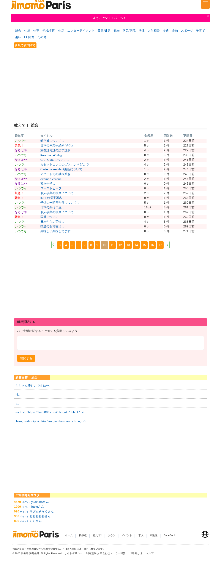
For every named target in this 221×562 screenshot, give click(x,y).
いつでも (21, 140)
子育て (200, 30)
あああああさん (40, 516)
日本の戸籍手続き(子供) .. (57, 145)
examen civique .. (52, 179)
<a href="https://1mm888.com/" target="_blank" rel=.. (52, 412)
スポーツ (187, 30)
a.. (17, 403)
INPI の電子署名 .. (52, 198)
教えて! (97, 535)
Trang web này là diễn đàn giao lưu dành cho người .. (52, 421)
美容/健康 (104, 30)
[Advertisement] (110, 83)
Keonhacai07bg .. (52, 155)
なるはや (21, 150)
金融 (175, 30)
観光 (117, 30)
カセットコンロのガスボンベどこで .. (65, 164)
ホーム (69, 535)
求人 (141, 535)
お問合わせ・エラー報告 (111, 553)
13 (128, 245)
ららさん (36, 521)
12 (120, 245)
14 (136, 245)
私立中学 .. (47, 183)
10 (104, 245)
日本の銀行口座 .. (52, 207)
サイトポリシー (73, 553)
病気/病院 (129, 30)
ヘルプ (150, 553)
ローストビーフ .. (52, 188)
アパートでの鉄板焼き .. (56, 174)
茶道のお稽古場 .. (52, 226)
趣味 (18, 37)
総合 (18, 30)
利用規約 (91, 553)
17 (160, 245)
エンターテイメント (81, 30)
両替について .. (50, 217)
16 (152, 245)
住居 (27, 30)
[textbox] (110, 343)
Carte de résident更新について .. (62, 169)
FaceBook (170, 535)
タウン (111, 535)
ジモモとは (136, 553)
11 (112, 245)
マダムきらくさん (42, 511)
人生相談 (154, 30)
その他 (41, 37)
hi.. (18, 394)
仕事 (36, 30)
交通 (166, 30)
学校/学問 (48, 30)
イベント (127, 535)
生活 (61, 30)
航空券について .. (52, 140)
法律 (142, 30)
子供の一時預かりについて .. (59, 202)
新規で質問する (25, 45)
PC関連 (29, 37)
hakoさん (37, 506)
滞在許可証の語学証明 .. (56, 150)
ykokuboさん (40, 502)
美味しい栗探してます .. (56, 231)
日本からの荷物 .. (52, 221)
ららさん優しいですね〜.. (33, 385)
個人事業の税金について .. (58, 193)
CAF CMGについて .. (54, 159)
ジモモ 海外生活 (30, 553)
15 (144, 245)
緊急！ (19, 145)
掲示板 (83, 535)
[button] (26, 358)
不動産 (154, 535)
